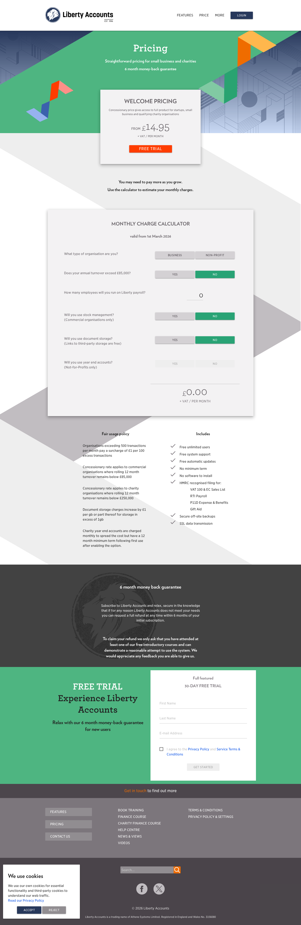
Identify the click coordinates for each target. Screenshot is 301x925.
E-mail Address (171, 733)
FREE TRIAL (150, 148)
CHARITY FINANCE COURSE (139, 823)
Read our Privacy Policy (26, 900)
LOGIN (241, 15)
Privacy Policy (198, 749)
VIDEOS (124, 843)
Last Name (168, 718)
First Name (168, 703)
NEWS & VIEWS (130, 836)
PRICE (204, 15)
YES (175, 274)
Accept (29, 910)
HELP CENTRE (129, 830)
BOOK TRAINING (131, 810)
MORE (219, 15)
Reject (54, 910)
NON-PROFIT (215, 255)
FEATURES (185, 15)
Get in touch (135, 790)
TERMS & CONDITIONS (205, 810)
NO (215, 274)
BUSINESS (175, 255)
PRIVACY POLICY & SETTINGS (210, 817)
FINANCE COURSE (132, 817)
